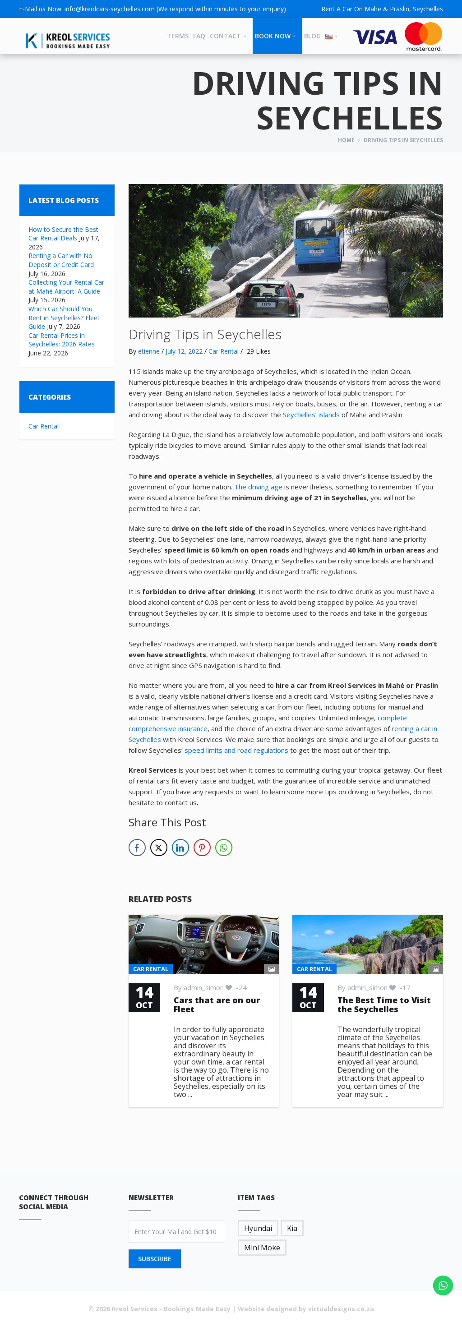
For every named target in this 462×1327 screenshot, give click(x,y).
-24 (240, 987)
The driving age (258, 486)
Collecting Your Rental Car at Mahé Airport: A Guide (66, 286)
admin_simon (204, 987)
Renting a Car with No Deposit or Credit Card (61, 260)
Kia (292, 1228)
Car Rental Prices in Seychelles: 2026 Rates (61, 340)
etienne (149, 351)
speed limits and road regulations (236, 750)
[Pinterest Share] (202, 847)
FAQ (199, 36)
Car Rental (43, 426)
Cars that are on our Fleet (217, 1004)
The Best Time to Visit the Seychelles (384, 1004)
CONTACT (225, 36)
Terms (178, 36)
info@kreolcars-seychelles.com (110, 9)
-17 (404, 987)
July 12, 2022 (184, 351)
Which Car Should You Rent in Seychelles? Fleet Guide (64, 317)
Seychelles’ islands (311, 414)
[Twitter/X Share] (158, 847)
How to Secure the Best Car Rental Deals (63, 234)
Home (346, 140)
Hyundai (258, 1228)
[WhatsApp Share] (223, 847)
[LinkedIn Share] (180, 847)
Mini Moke (262, 1248)
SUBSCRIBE (154, 1258)
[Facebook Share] (137, 847)
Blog (312, 36)
